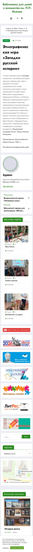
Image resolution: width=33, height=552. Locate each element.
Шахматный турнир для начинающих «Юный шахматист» (14, 209)
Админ (7, 175)
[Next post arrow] (28, 208)
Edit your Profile (9, 182)
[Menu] (11, 19)
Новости (6, 40)
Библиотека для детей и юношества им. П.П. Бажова (17, 8)
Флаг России (9, 247)
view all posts (8, 186)
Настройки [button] (6, 548)
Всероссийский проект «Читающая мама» (14, 199)
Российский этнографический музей (16, 147)
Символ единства (11, 281)
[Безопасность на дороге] (16, 302)
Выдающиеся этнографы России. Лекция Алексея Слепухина (16, 132)
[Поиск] (17, 18)
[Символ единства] (16, 268)
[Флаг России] (16, 234)
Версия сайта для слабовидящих (18, 330)
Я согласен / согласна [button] (17, 548)
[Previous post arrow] (28, 198)
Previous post (8, 195)
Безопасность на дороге (14, 315)
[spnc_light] (22, 18)
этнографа (25, 76)
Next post (7, 205)
